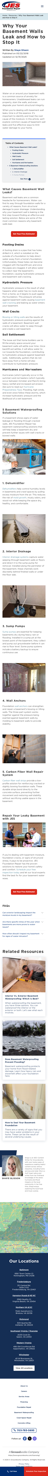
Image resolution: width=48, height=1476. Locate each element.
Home (4, 15)
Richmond (24, 1319)
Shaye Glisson (21, 50)
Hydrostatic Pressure (20, 153)
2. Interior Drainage (19, 172)
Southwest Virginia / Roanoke (24, 1331)
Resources (13, 15)
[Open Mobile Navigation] (42, 6)
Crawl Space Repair (24, 1418)
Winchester (24, 1355)
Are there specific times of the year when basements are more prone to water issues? (21, 924)
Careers (24, 1391)
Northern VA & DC (24, 1307)
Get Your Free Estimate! (24, 234)
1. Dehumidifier (18, 169)
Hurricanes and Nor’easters (22, 163)
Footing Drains (18, 150)
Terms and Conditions (24, 1466)
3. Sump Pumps (18, 175)
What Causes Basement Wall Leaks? (23, 147)
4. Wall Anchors (18, 178)
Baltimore (24, 1270)
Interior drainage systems (15, 557)
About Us (24, 1386)
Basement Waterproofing (24, 1412)
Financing (24, 1402)
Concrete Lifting (24, 1423)
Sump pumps (9, 632)
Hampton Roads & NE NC (24, 1296)
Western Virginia (24, 1343)
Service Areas (24, 1396)
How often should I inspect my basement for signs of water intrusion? (20, 935)
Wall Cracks (16, 156)
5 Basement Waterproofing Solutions (23, 166)
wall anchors (21, 706)
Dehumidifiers (9, 489)
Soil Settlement (18, 159)
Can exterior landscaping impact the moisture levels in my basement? (18, 914)
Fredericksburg (24, 1282)
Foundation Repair (24, 1407)
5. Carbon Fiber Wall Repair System (26, 181)
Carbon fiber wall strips (14, 780)
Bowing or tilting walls (13, 317)
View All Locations (24, 1368)
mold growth (19, 497)
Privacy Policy (24, 1464)
